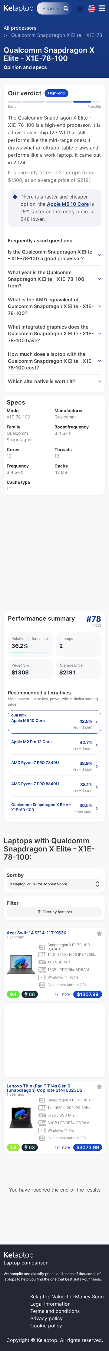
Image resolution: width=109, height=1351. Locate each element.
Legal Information (50, 1304)
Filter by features (56, 912)
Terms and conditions (55, 1311)
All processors (20, 28)
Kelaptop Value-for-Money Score (67, 1297)
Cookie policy (46, 1326)
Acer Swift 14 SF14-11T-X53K (36, 932)
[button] (80, 8)
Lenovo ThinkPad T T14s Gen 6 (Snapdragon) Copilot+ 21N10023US (44, 1088)
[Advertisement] (54, 552)
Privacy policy (46, 1318)
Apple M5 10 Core (68, 204)
